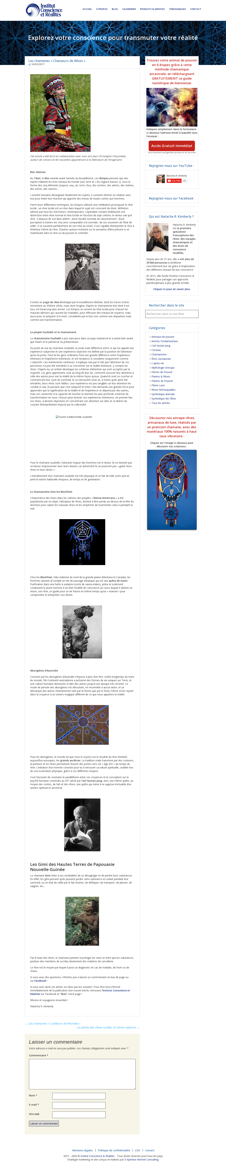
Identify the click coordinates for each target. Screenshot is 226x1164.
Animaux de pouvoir (162, 336)
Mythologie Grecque (163, 367)
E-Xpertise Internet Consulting (141, 1159)
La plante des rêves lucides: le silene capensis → (108, 1027)
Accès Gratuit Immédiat (171, 145)
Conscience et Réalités (44, 10)
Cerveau (156, 350)
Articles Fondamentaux (164, 341)
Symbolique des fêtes (163, 398)
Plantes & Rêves (160, 376)
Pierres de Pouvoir (162, 372)
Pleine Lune (158, 385)
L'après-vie (157, 363)
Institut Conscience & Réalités (98, 1156)
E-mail (34, 1104)
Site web (34, 1114)
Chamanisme (158, 354)
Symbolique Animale (163, 394)
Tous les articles (160, 403)
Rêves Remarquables (163, 389)
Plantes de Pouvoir (162, 381)
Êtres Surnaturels (161, 358)
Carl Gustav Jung (160, 345)
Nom (33, 1095)
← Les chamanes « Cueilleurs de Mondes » (53, 1023)
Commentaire (38, 1055)
